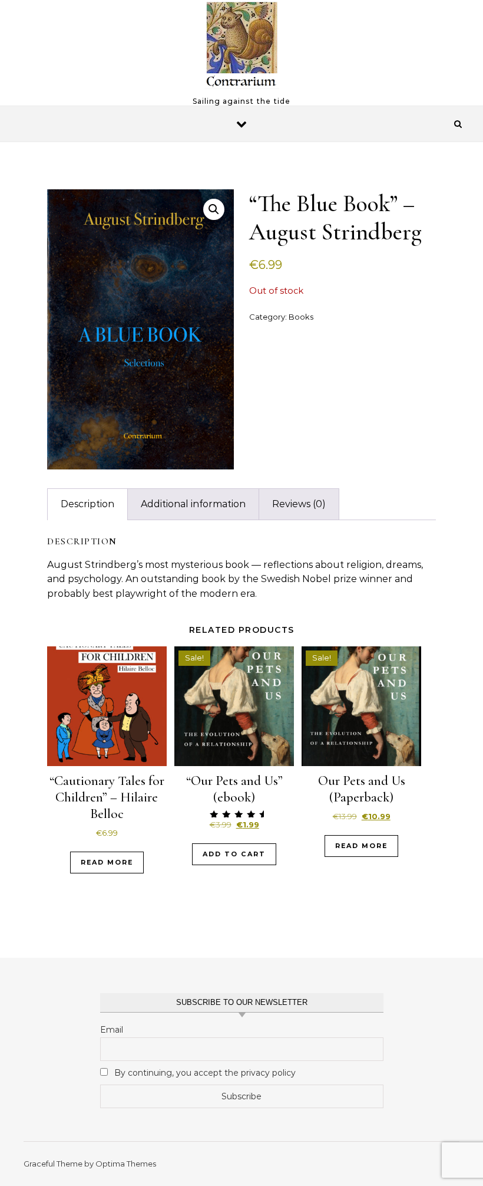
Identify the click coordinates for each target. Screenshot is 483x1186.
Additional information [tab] (193, 504)
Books (301, 316)
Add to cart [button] (234, 854)
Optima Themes (125, 1163)
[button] (213, 209)
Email (111, 1029)
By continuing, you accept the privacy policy (204, 1072)
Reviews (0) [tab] (299, 504)
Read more (107, 862)
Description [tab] (87, 504)
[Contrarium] (241, 48)
